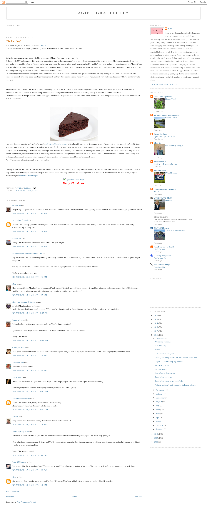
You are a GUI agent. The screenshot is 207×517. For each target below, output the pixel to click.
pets (34, 191)
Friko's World (160, 161)
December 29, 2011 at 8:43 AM (29, 485)
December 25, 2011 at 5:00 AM (29, 213)
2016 (156, 315)
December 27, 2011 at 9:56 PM (29, 470)
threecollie (16, 238)
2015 (156, 319)
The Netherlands (160, 258)
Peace (157, 349)
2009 (156, 438)
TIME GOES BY (161, 216)
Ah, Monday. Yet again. (165, 353)
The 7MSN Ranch (161, 227)
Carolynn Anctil (19, 347)
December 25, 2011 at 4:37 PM (29, 370)
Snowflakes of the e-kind (165, 373)
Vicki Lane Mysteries (163, 96)
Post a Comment (12, 491)
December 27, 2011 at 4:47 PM (29, 424)
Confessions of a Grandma (165, 189)
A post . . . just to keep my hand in (169, 361)
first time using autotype (174, 145)
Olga (14, 477)
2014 (156, 323)
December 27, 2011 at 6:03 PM (29, 455)
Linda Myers (17, 320)
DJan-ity (157, 142)
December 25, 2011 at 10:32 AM (30, 313)
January (159, 429)
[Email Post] (34, 188)
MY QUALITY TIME (163, 197)
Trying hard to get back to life (164, 136)
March (159, 421)
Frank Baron (17, 377)
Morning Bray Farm (20, 431)
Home (74, 496)
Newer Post (10, 496)
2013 (156, 327)
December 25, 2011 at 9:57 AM (29, 295)
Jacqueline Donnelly (20, 220)
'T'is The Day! (161, 345)
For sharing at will (162, 365)
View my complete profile (163, 84)
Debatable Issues (171, 173)
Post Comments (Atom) (26, 502)
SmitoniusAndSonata (21, 398)
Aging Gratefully (103, 12)
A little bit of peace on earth (175, 230)
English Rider (18, 362)
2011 (156, 335)
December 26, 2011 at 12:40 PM (30, 391)
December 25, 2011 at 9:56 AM (29, 277)
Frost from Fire (159, 267)
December (160, 338)
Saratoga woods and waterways (167, 115)
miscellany (25, 191)
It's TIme (157, 191)
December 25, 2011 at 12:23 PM (30, 340)
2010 (156, 434)
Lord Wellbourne (19, 462)
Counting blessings (163, 341)
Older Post (138, 496)
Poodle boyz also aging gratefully (169, 381)
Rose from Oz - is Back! (164, 246)
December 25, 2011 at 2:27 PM (29, 355)
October (159, 393)
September (160, 397)
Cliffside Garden (171, 117)
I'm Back (168, 200)
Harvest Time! (170, 99)
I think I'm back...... (161, 249)
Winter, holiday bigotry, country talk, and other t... (175, 385)
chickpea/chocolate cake (57, 144)
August (159, 401)
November (160, 390)
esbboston (16, 205)
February (160, 425)
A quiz (43, 45)
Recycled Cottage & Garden (23, 301)
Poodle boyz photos (163, 377)
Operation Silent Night (28, 175)
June (170, 28)
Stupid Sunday (161, 369)
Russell (15, 416)
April (158, 417)
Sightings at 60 (160, 170)
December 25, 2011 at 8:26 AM (29, 231)
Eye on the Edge (160, 133)
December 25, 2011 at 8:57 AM (29, 246)
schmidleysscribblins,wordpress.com (27, 253)
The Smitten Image (162, 264)
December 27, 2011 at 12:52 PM (30, 409)
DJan (14, 284)
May (158, 413)
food (16, 191)
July (158, 405)
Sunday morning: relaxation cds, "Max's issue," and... (177, 357)
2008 (156, 441)
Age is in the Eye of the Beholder (166, 164)
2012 (156, 331)
